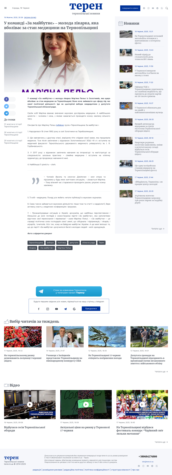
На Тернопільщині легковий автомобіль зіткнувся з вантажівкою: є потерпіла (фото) (149, 39)
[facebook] (144, 8)
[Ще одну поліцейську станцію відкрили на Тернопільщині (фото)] (126, 166)
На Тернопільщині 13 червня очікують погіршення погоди (105, 356)
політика (62, 242)
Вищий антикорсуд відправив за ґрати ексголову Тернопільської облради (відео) (147, 127)
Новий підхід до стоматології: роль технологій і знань (144, 56)
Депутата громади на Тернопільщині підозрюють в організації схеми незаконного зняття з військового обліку (147, 359)
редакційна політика (73, 470)
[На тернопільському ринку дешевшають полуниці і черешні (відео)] (23, 336)
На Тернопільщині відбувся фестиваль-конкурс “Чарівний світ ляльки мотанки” (139, 430)
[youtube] (153, 8)
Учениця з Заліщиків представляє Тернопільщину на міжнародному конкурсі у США (64, 358)
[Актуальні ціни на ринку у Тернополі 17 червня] (86, 404)
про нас (135, 470)
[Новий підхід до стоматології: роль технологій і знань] (126, 54)
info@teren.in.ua (147, 462)
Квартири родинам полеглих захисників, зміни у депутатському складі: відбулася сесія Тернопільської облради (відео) (149, 148)
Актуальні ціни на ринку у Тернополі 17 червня (85, 429)
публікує (60, 125)
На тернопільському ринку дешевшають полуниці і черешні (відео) (22, 358)
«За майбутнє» (47, 248)
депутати (74, 242)
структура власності (120, 470)
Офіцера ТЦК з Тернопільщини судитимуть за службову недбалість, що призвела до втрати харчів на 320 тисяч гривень (149, 91)
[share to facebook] (10, 99)
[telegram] (157, 8)
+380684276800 (148, 456)
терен (11, 457)
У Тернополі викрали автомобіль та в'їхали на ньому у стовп (147, 73)
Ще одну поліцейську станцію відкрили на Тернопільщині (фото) (146, 168)
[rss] (162, 8)
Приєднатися (91, 309)
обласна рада (88, 242)
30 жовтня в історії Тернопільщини (13, 133)
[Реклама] (69, 291)
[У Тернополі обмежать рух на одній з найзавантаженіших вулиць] (126, 108)
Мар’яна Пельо (64, 248)
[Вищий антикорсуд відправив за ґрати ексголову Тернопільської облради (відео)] (126, 125)
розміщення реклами (52, 470)
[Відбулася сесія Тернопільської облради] (30, 404)
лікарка (32, 248)
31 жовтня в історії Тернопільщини (13, 125)
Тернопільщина (36, 242)
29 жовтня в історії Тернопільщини (13, 141)
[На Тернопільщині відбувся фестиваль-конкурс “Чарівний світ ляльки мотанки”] (142, 404)
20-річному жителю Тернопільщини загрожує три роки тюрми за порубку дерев (148, 199)
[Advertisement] (13, 181)
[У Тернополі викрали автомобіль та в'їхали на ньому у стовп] (126, 71)
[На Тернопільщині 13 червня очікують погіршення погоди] (107, 336)
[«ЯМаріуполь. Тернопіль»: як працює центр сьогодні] (126, 180)
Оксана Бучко (30, 17)
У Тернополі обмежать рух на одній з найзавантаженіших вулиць (149, 110)
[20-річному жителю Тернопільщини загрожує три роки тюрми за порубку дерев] (126, 197)
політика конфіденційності (97, 470)
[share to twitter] (10, 106)
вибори (50, 242)
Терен (86, 5)
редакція (37, 470)
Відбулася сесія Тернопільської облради (24, 429)
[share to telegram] (10, 113)
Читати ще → (157, 228)
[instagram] (148, 8)
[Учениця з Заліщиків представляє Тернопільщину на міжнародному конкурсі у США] (65, 336)
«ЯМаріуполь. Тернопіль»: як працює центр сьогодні (149, 183)
